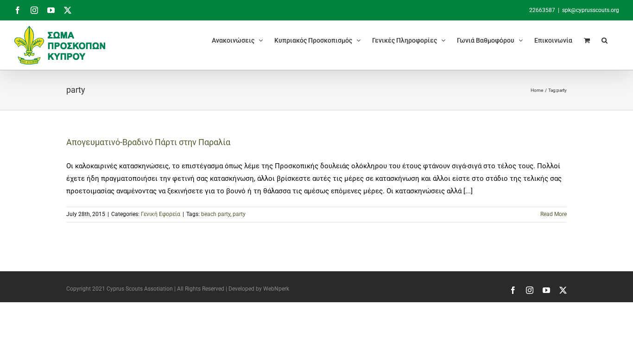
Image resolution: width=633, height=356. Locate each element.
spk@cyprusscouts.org (590, 10)
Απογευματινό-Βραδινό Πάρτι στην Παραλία (148, 142)
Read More (553, 214)
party (239, 214)
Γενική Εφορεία (160, 214)
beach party (215, 214)
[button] (604, 40)
